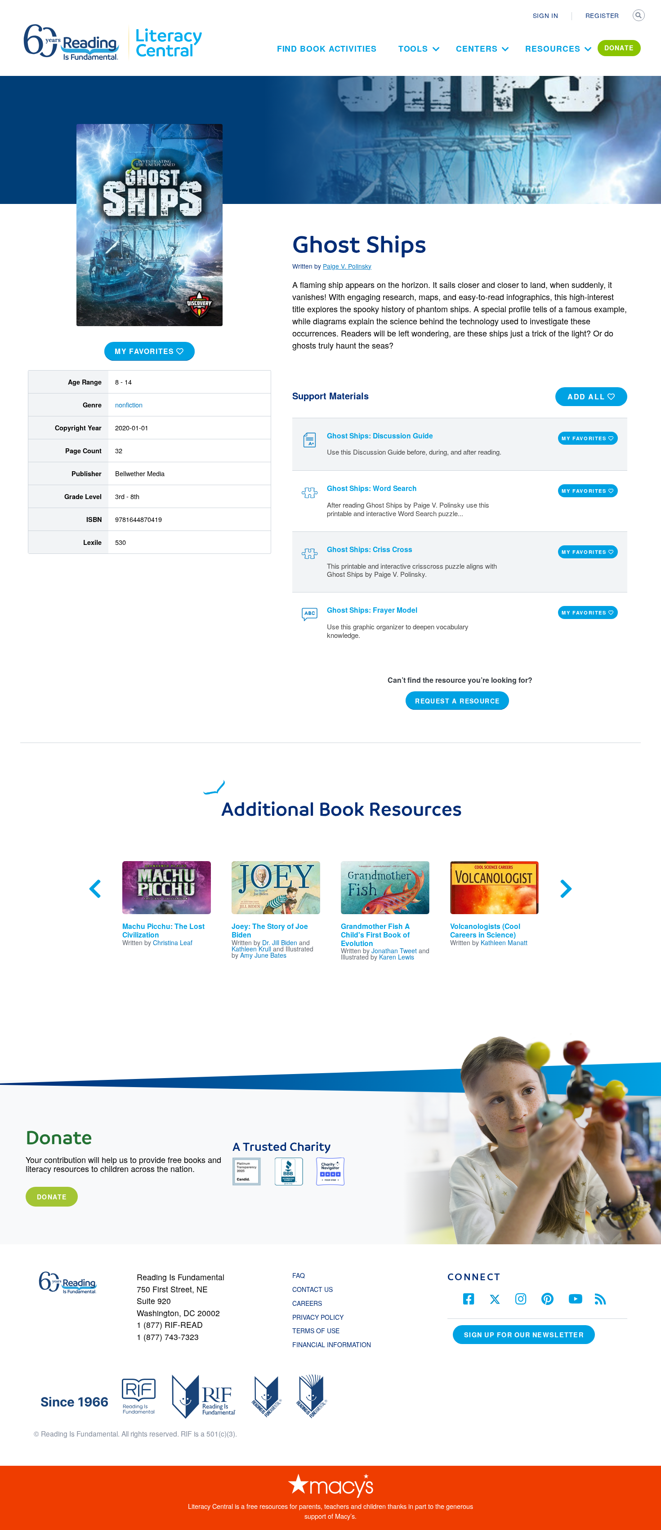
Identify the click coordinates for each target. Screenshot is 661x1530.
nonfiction (129, 404)
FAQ (298, 1275)
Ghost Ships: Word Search (372, 488)
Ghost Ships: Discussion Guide (380, 435)
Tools (413, 48)
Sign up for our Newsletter (524, 1334)
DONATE (619, 47)
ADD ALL (587, 396)
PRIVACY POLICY (318, 1317)
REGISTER (602, 15)
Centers (476, 48)
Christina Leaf (172, 942)
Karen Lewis (396, 956)
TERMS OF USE (320, 1330)
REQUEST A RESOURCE (457, 700)
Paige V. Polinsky (347, 265)
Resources (552, 48)
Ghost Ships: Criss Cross (369, 549)
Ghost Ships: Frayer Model (372, 610)
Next (566, 889)
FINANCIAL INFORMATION (331, 1344)
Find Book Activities (327, 48)
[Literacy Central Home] (168, 28)
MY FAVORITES (145, 351)
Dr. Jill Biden (279, 942)
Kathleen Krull (251, 948)
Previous (94, 889)
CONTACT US (315, 1289)
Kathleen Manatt (504, 942)
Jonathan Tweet (394, 950)
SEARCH (639, 16)
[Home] (77, 28)
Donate (52, 1196)
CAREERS (307, 1303)
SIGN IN (545, 15)
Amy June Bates (263, 955)
